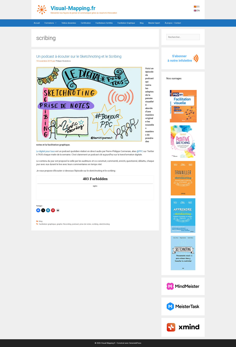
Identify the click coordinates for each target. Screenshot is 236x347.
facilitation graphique (47, 224)
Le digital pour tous (45, 151)
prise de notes (85, 224)
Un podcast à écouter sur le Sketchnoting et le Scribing (78, 56)
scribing (95, 224)
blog (40, 221)
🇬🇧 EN (197, 10)
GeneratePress (135, 343)
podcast (75, 224)
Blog (141, 23)
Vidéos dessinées (69, 23)
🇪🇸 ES (196, 6)
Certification (86, 23)
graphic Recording (64, 224)
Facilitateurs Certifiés (104, 23)
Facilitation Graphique (126, 23)
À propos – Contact (173, 23)
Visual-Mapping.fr (73, 8)
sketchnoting (104, 224)
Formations (49, 23)
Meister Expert (154, 23)
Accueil (37, 23)
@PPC (140, 151)
